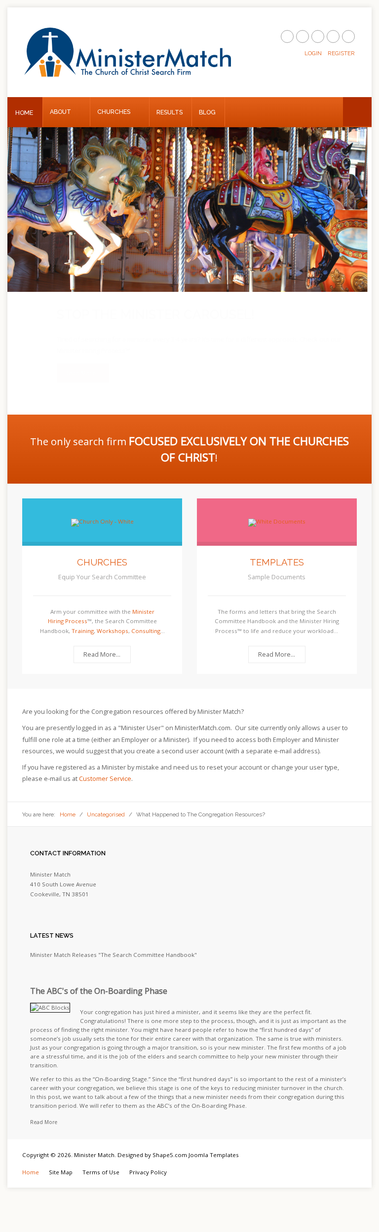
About (60, 111)
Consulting (145, 619)
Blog (207, 112)
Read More (43, 1110)
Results (169, 112)
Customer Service (105, 767)
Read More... (82, 361)
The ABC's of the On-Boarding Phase (98, 979)
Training (83, 619)
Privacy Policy (148, 1160)
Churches (113, 111)
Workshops (112, 619)
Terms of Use (100, 1160)
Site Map (61, 1160)
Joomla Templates (214, 1143)
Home (24, 112)
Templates (277, 551)
